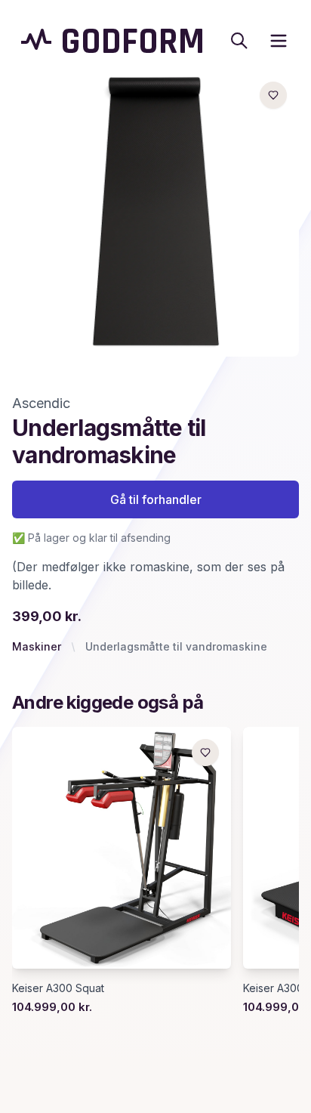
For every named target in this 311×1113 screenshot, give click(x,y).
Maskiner (36, 646)
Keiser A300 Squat (58, 988)
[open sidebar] (278, 40)
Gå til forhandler (156, 499)
